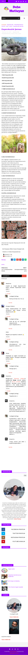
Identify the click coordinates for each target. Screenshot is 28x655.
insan (7, 26)
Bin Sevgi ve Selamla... (14, 581)
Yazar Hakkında (5, 639)
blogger (24, 275)
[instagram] (23, 1)
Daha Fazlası (17, 519)
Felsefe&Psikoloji (18, 24)
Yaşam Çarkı (11, 569)
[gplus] (26, 1)
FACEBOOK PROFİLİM (18, 529)
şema (10, 26)
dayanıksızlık (10, 24)
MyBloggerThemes (14, 653)
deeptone (8, 283)
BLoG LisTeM (16, 381)
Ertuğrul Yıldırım (10, 306)
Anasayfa (3, 24)
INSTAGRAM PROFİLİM (18, 537)
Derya (7, 353)
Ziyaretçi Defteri (19, 378)
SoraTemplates (13, 651)
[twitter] (18, 1)
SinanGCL (8, 376)
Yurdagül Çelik (13, 296)
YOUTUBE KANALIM (18, 541)
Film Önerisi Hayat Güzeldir (15, 587)
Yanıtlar (8, 293)
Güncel (3, 26)
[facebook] (16, 1)
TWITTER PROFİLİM (19, 533)
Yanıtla (7, 291)
